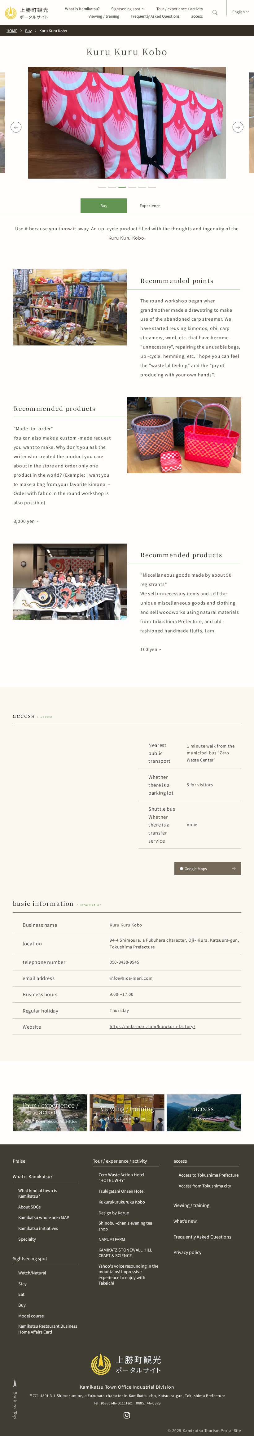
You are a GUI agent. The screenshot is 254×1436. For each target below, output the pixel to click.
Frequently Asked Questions (155, 16)
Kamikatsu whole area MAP (43, 1217)
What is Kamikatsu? (82, 8)
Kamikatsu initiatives (38, 1228)
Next (237, 127)
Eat (21, 1294)
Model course (31, 1316)
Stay (22, 1283)
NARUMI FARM (112, 1239)
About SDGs (29, 1207)
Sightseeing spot (125, 8)
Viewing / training (104, 16)
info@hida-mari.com (131, 978)
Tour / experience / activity (179, 8)
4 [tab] (132, 187)
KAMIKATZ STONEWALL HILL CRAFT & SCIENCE (125, 1252)
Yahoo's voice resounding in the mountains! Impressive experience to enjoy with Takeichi (128, 1274)
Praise (19, 1161)
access (197, 16)
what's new (185, 1221)
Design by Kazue (114, 1213)
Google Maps (196, 868)
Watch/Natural (32, 1273)
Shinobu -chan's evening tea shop (125, 1225)
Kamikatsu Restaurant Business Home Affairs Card (47, 1328)
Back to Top (15, 1405)
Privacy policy (187, 1252)
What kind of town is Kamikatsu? (37, 1193)
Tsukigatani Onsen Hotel (122, 1191)
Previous (16, 127)
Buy (22, 1305)
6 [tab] (152, 187)
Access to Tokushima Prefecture (209, 1175)
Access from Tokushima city (205, 1186)
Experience (150, 205)
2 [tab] (112, 187)
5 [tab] (142, 187)
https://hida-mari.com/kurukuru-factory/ (152, 1026)
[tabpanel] (127, 123)
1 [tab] (102, 187)
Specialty (27, 1239)
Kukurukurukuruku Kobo (122, 1202)
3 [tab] (122, 187)
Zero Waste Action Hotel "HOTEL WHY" (121, 1177)
